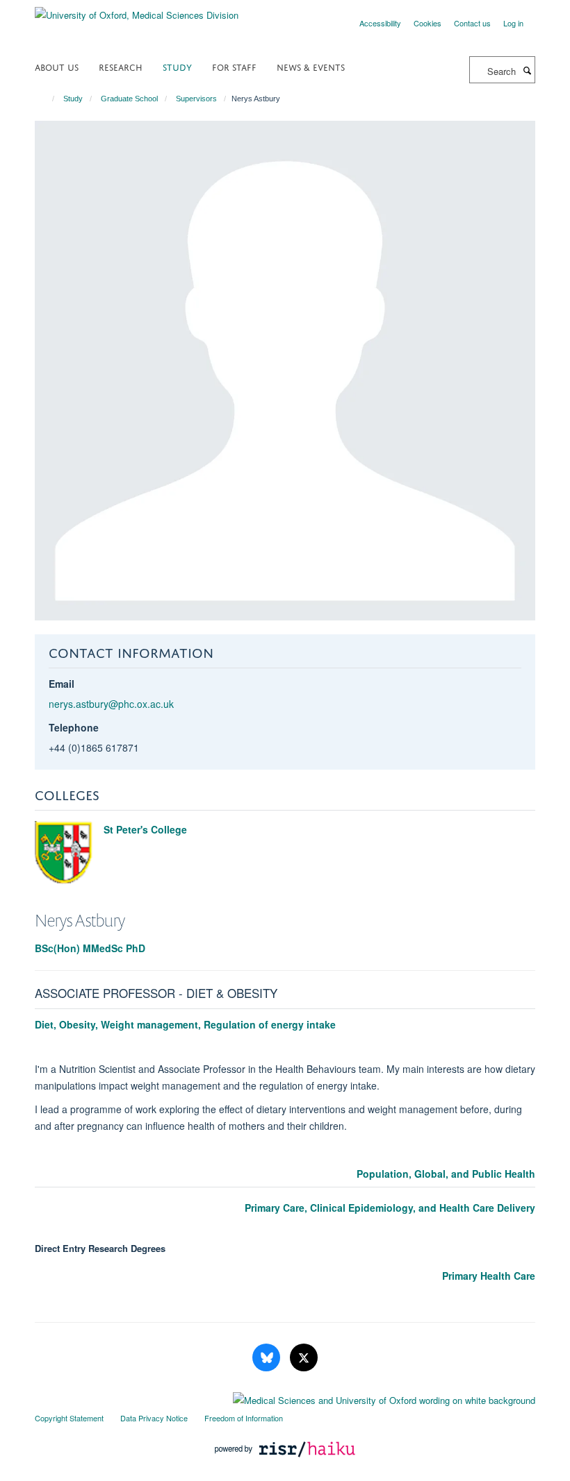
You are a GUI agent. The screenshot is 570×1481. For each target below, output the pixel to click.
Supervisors (196, 98)
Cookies (427, 22)
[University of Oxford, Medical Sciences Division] (136, 10)
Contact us (472, 22)
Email (61, 684)
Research (120, 66)
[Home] (47, 98)
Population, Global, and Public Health (446, 1173)
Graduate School (129, 98)
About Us (57, 66)
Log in (513, 22)
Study (177, 66)
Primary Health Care (488, 1276)
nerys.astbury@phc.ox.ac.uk (111, 704)
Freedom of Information (243, 1417)
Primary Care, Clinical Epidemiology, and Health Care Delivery (390, 1208)
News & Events (311, 66)
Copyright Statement (69, 1417)
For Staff (234, 66)
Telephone (74, 727)
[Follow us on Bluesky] (267, 1357)
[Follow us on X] (304, 1357)
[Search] (527, 70)
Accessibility (380, 22)
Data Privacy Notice (154, 1417)
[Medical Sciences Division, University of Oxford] (285, 1397)
